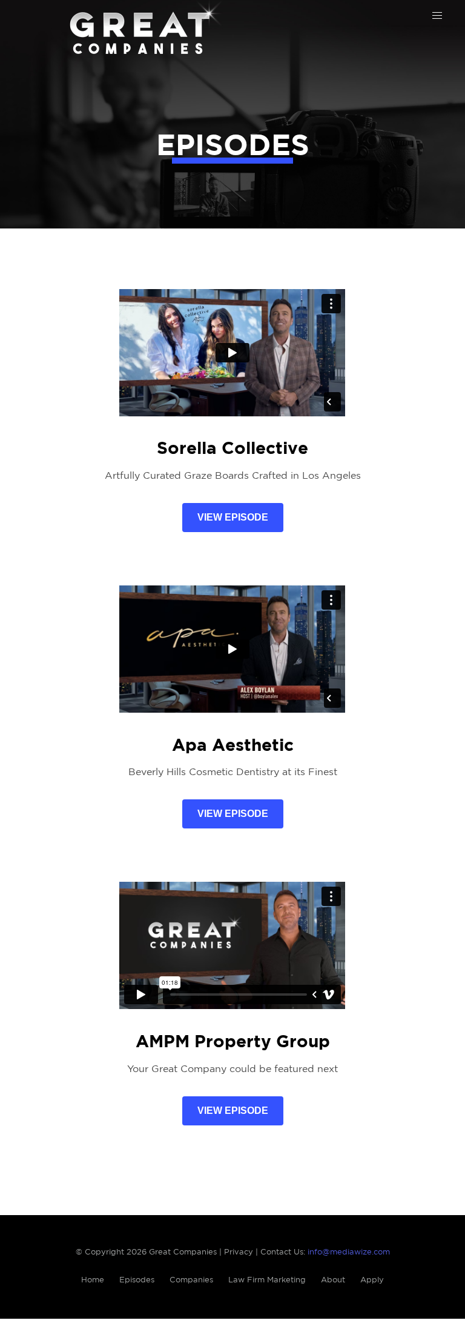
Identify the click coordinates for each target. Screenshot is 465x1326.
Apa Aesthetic (233, 746)
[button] (437, 16)
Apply (372, 1280)
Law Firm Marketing (267, 1280)
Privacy (238, 1252)
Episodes (136, 1280)
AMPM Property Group (233, 1042)
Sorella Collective (232, 449)
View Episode (232, 517)
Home (92, 1280)
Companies (191, 1280)
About (333, 1280)
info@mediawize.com (349, 1252)
